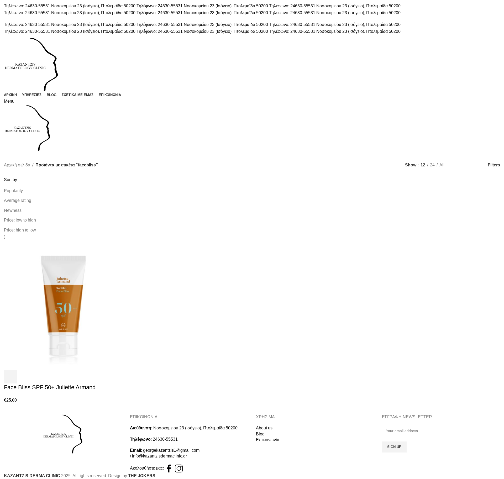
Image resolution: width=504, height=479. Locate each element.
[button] (10, 376)
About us (264, 428)
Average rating (17, 200)
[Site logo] (31, 64)
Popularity (13, 190)
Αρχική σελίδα (17, 165)
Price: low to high (20, 220)
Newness (13, 210)
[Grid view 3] (467, 165)
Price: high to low (20, 230)
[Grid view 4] (477, 165)
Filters (494, 165)
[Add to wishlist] (24, 376)
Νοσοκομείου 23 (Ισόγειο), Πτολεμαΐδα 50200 (195, 428)
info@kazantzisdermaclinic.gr (159, 456)
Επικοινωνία (267, 440)
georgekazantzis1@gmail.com (171, 450)
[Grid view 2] (457, 165)
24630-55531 (165, 439)
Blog (260, 434)
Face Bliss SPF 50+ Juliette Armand (50, 387)
